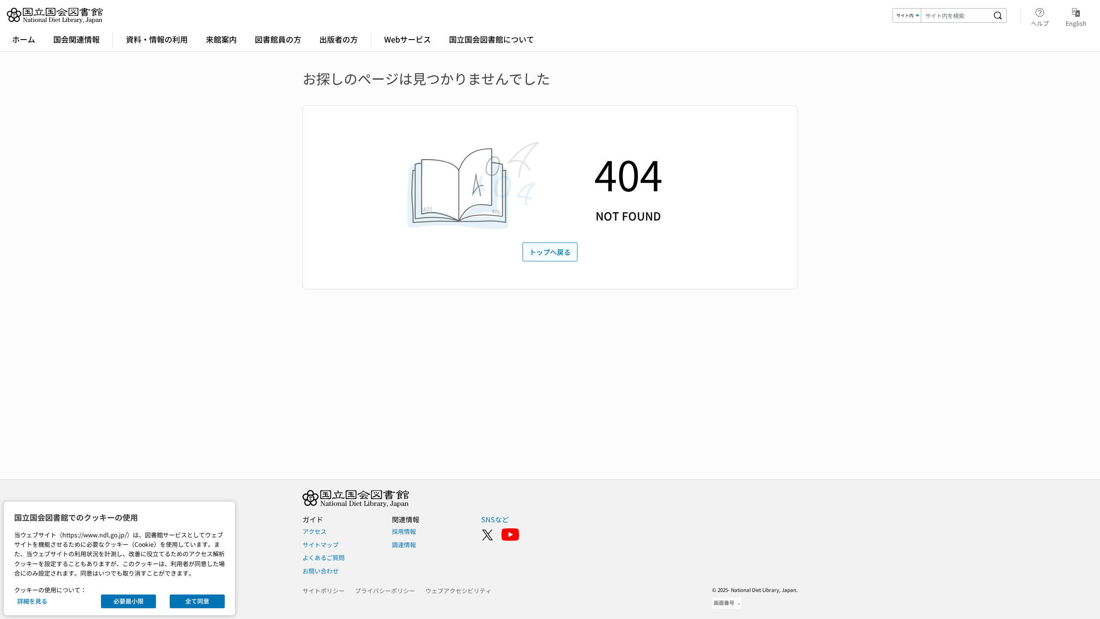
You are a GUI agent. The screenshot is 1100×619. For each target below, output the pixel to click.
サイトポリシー (323, 590)
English (1076, 23)
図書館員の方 (278, 39)
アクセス (314, 531)
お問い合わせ (320, 571)
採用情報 (404, 531)
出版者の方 (338, 39)
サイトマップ (320, 544)
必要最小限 (128, 601)
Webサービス (407, 39)
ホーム (23, 39)
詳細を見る (32, 601)
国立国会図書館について (491, 39)
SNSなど (495, 519)
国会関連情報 (76, 39)
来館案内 (221, 39)
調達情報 (404, 544)
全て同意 (197, 601)
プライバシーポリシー (385, 590)
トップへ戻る (550, 252)
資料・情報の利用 (157, 39)
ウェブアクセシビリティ (458, 590)
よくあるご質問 (323, 557)
